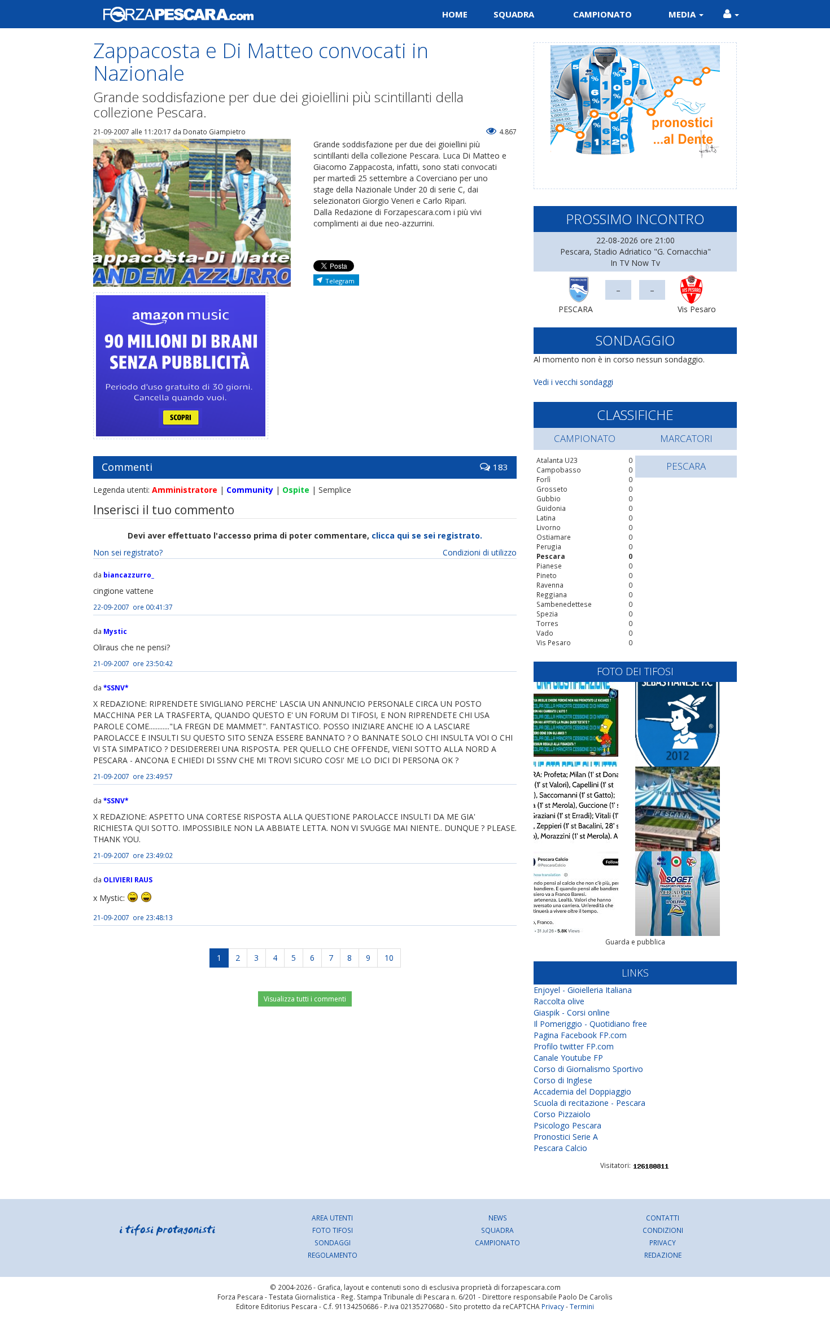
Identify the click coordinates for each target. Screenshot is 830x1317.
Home (455, 14)
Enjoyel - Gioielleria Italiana (583, 990)
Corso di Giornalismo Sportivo (588, 1069)
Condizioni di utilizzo (480, 552)
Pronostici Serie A (566, 1136)
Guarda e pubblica (635, 942)
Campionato (602, 14)
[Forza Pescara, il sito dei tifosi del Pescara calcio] (250, 14)
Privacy (662, 1242)
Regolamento (332, 1254)
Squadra (513, 14)
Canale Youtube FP (568, 1057)
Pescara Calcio (560, 1148)
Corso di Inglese (563, 1080)
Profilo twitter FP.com (574, 1046)
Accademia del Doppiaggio (582, 1091)
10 (389, 957)
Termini (582, 1306)
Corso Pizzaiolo (562, 1114)
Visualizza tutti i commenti (305, 999)
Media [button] (683, 14)
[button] (731, 14)
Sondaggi (332, 1242)
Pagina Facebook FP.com (580, 1035)
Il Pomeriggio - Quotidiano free (590, 1023)
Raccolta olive (559, 1001)
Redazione (663, 1254)
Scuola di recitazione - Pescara (589, 1102)
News (497, 1217)
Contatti (662, 1217)
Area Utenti (332, 1217)
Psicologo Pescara (567, 1125)
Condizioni (663, 1230)
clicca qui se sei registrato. (427, 535)
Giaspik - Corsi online (572, 1012)
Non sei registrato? (128, 552)
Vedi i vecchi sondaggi (573, 382)
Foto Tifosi (332, 1230)
